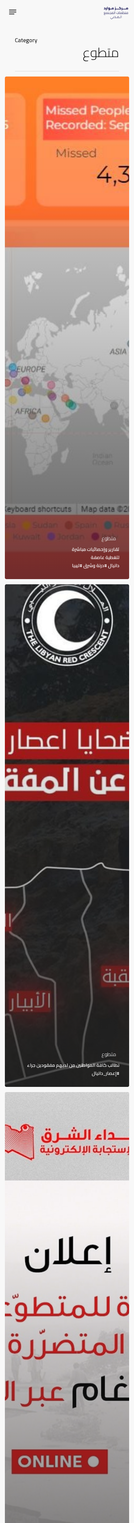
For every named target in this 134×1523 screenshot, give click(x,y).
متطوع (108, 538)
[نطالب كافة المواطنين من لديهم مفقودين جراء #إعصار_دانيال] (67, 835)
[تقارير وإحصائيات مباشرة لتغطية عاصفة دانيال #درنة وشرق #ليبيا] (67, 328)
